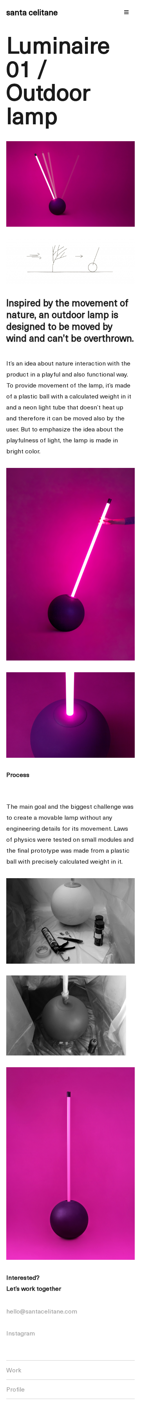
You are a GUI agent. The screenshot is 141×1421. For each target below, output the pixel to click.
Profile (15, 1389)
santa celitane (32, 12)
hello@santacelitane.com (41, 1310)
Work (13, 1369)
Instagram (20, 1332)
